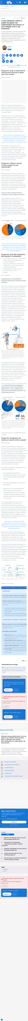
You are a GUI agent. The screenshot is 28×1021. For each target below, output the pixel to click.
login (16, 690)
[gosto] (11, 61)
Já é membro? (14, 825)
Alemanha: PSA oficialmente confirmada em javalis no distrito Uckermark (12, 844)
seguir (9, 49)
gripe (4, 871)
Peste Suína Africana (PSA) (11, 764)
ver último (6, 707)
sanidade (5, 869)
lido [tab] (7, 834)
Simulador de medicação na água (13, 776)
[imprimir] (7, 61)
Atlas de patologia (9, 770)
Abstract (6, 733)
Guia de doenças (8, 767)
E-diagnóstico (8, 773)
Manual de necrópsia (10, 762)
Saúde (2, 733)
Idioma (23, 18)
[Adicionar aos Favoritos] (3, 61)
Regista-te (8, 690)
